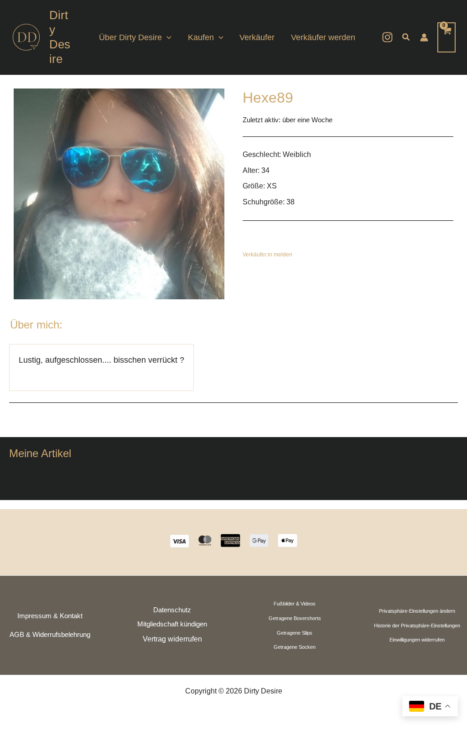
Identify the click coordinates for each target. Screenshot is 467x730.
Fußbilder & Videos (295, 603)
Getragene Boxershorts (295, 618)
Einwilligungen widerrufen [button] (417, 639)
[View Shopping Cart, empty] (446, 37)
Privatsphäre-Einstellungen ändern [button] (417, 611)
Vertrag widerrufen (172, 639)
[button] (166, 37)
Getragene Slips (294, 633)
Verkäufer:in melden (267, 254)
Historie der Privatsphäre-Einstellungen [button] (417, 625)
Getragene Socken (295, 647)
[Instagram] (387, 37)
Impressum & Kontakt (50, 616)
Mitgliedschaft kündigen (172, 624)
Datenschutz (172, 610)
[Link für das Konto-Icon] (424, 37)
